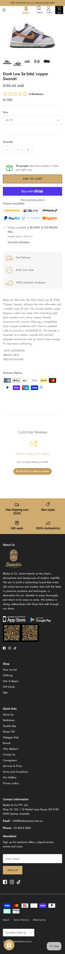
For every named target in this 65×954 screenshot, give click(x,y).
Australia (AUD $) (16, 933)
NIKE (9, 100)
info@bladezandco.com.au (27, 821)
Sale (5, 693)
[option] (32, 35)
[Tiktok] (15, 648)
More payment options (32, 199)
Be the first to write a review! (32, 471)
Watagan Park (11, 737)
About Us (8, 715)
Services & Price (12, 766)
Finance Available (13, 203)
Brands (7, 743)
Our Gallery (9, 777)
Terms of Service (21, 919)
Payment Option (12, 373)
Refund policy (39, 919)
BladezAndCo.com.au (21, 941)
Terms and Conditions (15, 772)
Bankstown (9, 720)
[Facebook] (4, 648)
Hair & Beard (10, 681)
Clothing (8, 675)
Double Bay (9, 726)
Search (6, 919)
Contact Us (9, 755)
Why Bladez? (10, 749)
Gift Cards (9, 687)
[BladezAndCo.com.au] (26, 10)
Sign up (13, 870)
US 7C (9, 120)
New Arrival (10, 670)
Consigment (10, 760)
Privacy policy (11, 783)
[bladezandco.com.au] (14, 569)
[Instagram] (9, 648)
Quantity (8, 142)
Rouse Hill (8, 732)
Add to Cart (32, 179)
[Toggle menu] (4, 10)
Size (5, 112)
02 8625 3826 (22, 828)
